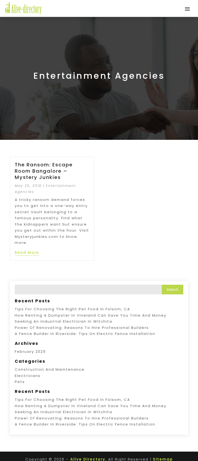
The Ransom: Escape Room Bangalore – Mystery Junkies (44, 171)
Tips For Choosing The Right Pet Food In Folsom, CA (72, 309)
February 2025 (30, 351)
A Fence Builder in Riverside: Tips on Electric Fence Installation (85, 333)
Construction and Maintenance (50, 369)
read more (27, 252)
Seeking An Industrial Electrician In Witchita (63, 321)
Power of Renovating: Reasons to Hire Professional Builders (82, 327)
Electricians (28, 375)
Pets (20, 381)
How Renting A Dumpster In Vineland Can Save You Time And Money (90, 315)
